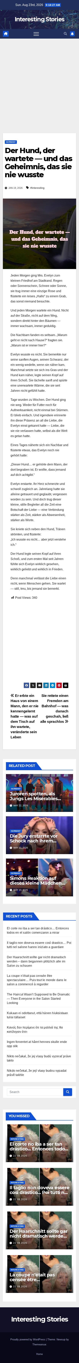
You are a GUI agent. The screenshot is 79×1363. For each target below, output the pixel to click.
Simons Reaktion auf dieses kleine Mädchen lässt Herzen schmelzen (36, 883)
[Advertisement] (39, 80)
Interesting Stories (39, 19)
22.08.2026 (20, 1155)
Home (39, 1354)
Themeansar (39, 1344)
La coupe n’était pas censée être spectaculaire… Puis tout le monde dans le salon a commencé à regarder (37, 980)
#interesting (37, 187)
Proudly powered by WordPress (28, 1339)
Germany (11, 142)
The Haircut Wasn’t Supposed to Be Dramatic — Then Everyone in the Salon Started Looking (38, 998)
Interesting (17, 1139)
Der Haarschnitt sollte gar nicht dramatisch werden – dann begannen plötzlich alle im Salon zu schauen (36, 961)
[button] (65, 33)
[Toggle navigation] (36, 34)
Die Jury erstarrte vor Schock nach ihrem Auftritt (34, 840)
